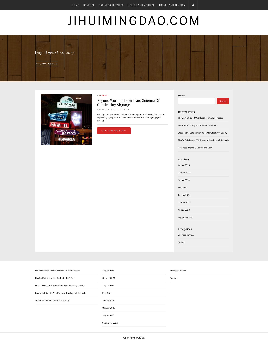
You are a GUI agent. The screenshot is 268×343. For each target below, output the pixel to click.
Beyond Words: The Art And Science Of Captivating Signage (128, 102)
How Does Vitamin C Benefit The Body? (195, 148)
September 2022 (185, 217)
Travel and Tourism (172, 5)
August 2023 (184, 210)
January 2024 (184, 195)
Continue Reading (113, 131)
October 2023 (184, 202)
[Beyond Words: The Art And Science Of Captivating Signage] (66, 119)
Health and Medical (141, 5)
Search (181, 95)
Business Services (111, 5)
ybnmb (125, 110)
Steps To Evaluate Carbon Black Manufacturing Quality (202, 133)
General (89, 5)
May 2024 (182, 187)
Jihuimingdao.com (134, 21)
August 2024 (184, 180)
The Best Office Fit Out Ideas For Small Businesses (200, 118)
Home (75, 5)
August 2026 (184, 165)
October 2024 (184, 172)
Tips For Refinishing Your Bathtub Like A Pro (197, 125)
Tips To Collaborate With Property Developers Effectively (203, 140)
